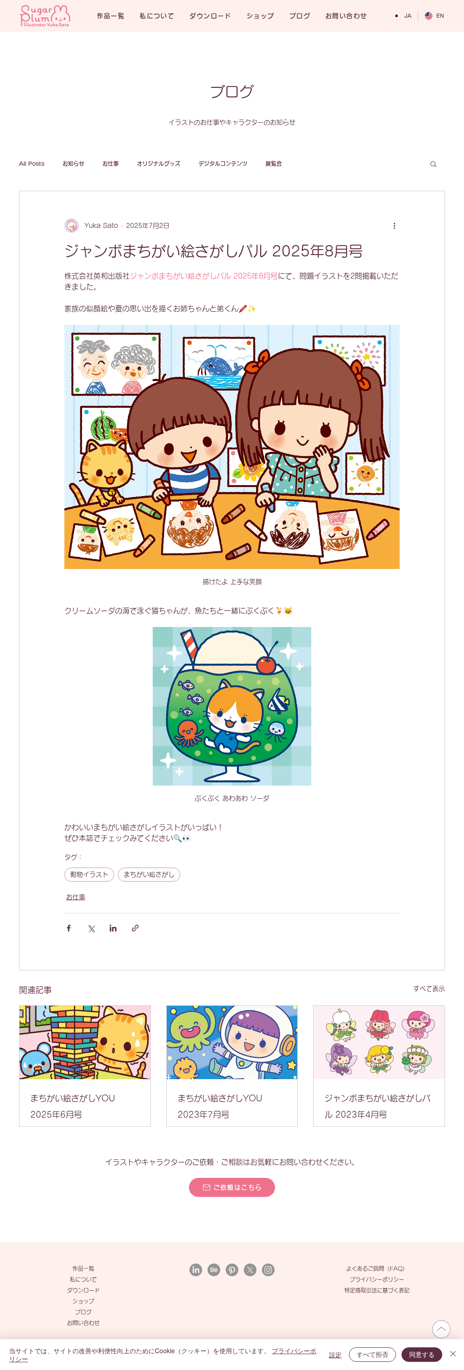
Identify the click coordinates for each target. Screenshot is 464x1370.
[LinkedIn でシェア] (113, 928)
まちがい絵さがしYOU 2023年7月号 (220, 1106)
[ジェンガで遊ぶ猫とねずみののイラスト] (84, 1042)
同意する (422, 1354)
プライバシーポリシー (377, 1279)
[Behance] (214, 1270)
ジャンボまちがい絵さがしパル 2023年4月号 (377, 1106)
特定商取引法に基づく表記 (377, 1290)
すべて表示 (429, 988)
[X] (250, 1270)
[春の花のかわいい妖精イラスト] (379, 1042)
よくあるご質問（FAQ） (377, 1268)
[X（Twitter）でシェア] (91, 928)
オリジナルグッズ (158, 163)
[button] (433, 163)
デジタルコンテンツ (222, 163)
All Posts (31, 163)
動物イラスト (89, 874)
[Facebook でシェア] (68, 928)
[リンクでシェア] (135, 928)
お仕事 (110, 163)
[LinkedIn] (195, 1270)
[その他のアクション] (394, 225)
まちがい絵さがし (149, 874)
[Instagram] (268, 1270)
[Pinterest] (232, 1270)
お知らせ (73, 163)
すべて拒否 (372, 1354)
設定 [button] (335, 1354)
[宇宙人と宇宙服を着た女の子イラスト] (232, 1042)
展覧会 (274, 163)
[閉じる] (453, 1354)
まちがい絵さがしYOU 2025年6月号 (72, 1106)
